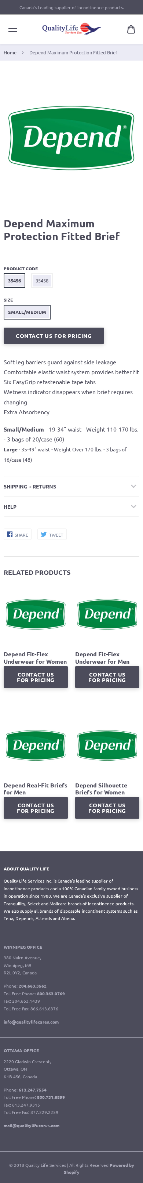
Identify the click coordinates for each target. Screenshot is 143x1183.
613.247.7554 (33, 1090)
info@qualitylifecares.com (31, 1022)
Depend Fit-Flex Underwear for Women (35, 657)
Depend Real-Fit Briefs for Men (35, 789)
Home (10, 52)
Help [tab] (10, 506)
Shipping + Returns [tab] (30, 486)
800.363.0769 (51, 993)
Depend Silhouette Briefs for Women (101, 789)
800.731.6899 (51, 1097)
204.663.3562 (33, 986)
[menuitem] (131, 29)
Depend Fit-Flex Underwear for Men (102, 657)
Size (8, 300)
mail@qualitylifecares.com (31, 1125)
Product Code (21, 268)
